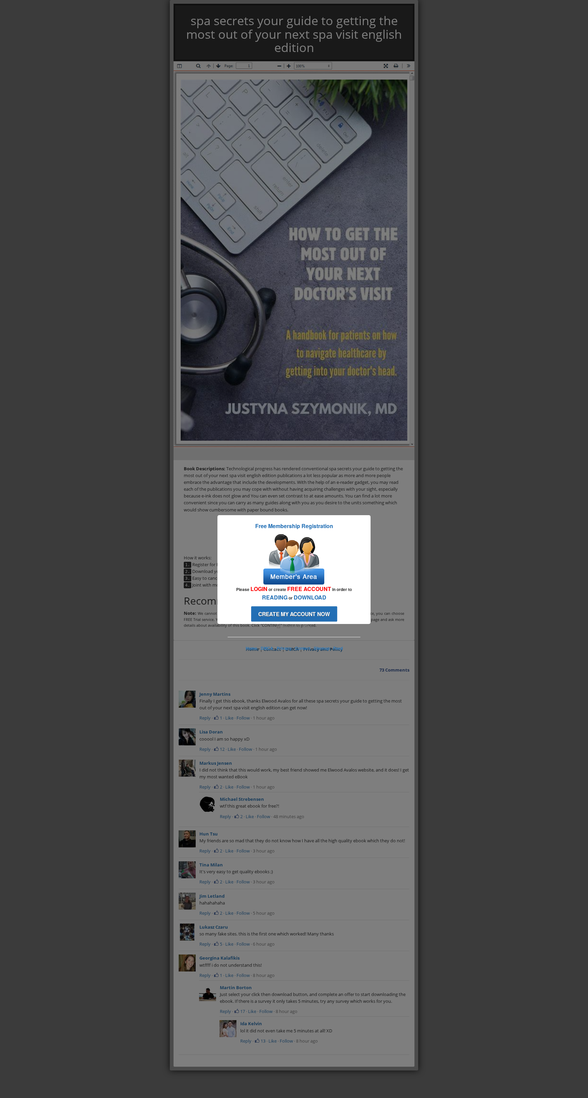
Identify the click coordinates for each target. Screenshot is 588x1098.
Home (251, 648)
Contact (302, 648)
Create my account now (294, 614)
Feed (338, 648)
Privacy (284, 648)
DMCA (267, 648)
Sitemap (322, 648)
